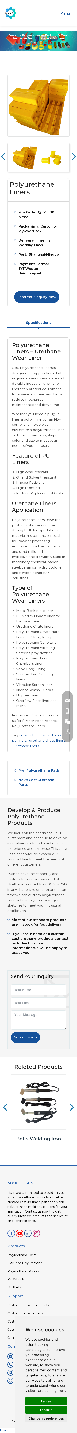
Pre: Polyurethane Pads (39, 771)
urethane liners (26, 746)
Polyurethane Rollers (23, 1271)
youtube (19, 1233)
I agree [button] (46, 1401)
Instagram (36, 1233)
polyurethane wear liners (40, 735)
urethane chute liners (47, 740)
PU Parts (14, 1287)
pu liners (19, 740)
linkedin (28, 1233)
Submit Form (25, 1037)
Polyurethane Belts (21, 1255)
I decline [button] (46, 1410)
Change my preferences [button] (46, 1418)
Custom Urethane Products (28, 1305)
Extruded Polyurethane (24, 1263)
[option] (38, 106)
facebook (11, 1233)
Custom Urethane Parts (25, 1313)
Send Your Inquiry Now (36, 297)
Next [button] (74, 156)
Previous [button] (3, 156)
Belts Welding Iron (38, 1139)
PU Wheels (15, 1279)
